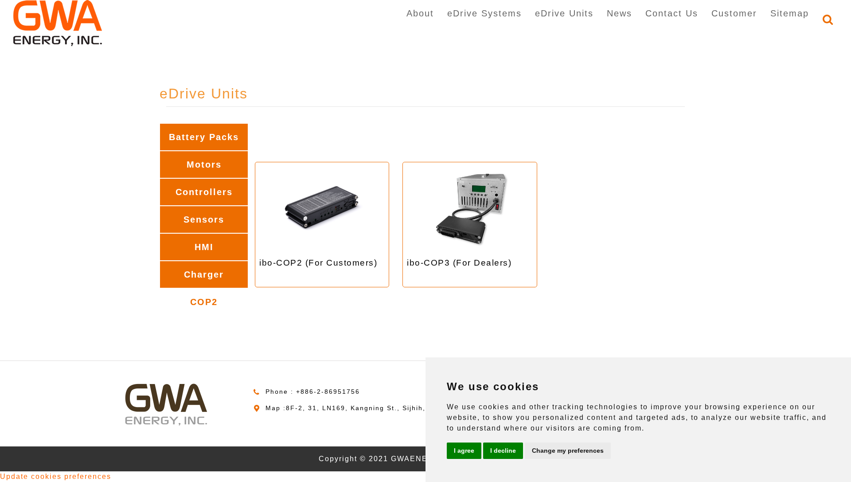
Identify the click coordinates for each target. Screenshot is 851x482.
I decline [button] (503, 450)
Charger (204, 274)
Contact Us (671, 13)
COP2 (204, 302)
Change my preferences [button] (568, 450)
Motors (204, 164)
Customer (734, 13)
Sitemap (789, 13)
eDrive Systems (484, 13)
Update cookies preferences (55, 476)
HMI (204, 247)
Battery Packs (204, 137)
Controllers (204, 192)
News (619, 13)
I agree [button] (464, 450)
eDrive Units (564, 13)
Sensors (203, 219)
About (420, 13)
